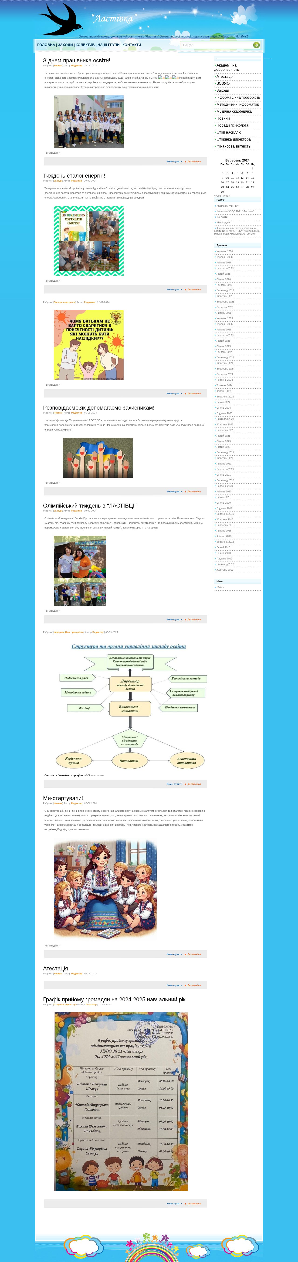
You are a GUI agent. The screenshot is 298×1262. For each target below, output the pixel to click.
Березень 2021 (225, 469)
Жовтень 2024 (225, 363)
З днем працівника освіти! (76, 60)
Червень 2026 (225, 251)
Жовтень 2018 (225, 519)
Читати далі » (52, 152)
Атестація (55, 968)
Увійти (220, 587)
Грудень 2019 (224, 508)
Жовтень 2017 (225, 569)
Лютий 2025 (223, 340)
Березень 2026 (225, 268)
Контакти (131, 45)
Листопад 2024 (225, 357)
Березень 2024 (225, 396)
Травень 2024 (225, 385)
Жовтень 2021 (225, 458)
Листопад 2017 (225, 564)
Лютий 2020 (223, 497)
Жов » (226, 195)
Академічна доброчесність (226, 67)
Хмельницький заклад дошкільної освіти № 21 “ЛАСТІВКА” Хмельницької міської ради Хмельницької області (237, 231)
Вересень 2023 (225, 430)
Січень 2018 (224, 553)
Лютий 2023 (223, 435)
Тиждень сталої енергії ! (74, 175)
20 (242, 182)
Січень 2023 (224, 441)
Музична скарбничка (234, 111)
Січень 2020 (224, 502)
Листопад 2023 (225, 418)
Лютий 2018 (223, 547)
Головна (46, 45)
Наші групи (109, 45)
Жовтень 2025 (225, 296)
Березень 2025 (225, 335)
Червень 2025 (225, 318)
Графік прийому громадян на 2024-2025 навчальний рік (114, 999)
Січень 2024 (224, 407)
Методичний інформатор (238, 104)
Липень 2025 (224, 312)
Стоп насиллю (229, 132)
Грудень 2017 (224, 558)
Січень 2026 (224, 279)
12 (237, 177)
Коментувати (174, 161)
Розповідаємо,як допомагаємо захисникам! (99, 407)
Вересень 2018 (225, 525)
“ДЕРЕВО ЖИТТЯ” (228, 205)
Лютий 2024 (223, 402)
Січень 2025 (224, 346)
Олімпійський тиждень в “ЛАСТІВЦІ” (89, 505)
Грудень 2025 (224, 284)
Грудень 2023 (224, 413)
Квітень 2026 (224, 262)
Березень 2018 (225, 541)
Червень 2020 (225, 486)
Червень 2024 (225, 379)
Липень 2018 (224, 530)
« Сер (217, 195)
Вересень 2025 (225, 301)
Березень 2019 (225, 513)
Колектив (85, 45)
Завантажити (96, 775)
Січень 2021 (224, 474)
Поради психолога (64, 302)
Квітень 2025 (224, 329)
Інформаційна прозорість (69, 632)
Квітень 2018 (224, 536)
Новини (58, 65)
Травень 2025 (225, 324)
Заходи (65, 45)
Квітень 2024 (224, 391)
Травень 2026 (225, 257)
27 (242, 187)
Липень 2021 (224, 463)
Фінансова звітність (233, 146)
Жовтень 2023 (225, 424)
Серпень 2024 (225, 374)
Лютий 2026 (223, 273)
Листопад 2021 (225, 452)
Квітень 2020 (224, 491)
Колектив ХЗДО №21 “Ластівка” (235, 211)
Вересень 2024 (225, 368)
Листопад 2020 (225, 480)
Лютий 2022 (223, 446)
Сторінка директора (65, 1004)
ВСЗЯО (223, 83)
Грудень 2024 (224, 351)
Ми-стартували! (63, 798)
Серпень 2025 (225, 307)
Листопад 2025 (225, 290)
